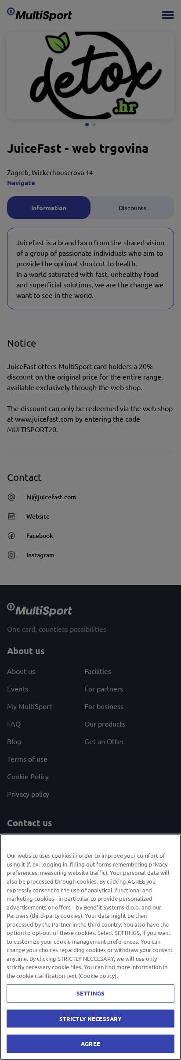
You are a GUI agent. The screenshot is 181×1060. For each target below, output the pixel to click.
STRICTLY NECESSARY (90, 1018)
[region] (90, 947)
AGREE (90, 1043)
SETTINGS (90, 993)
